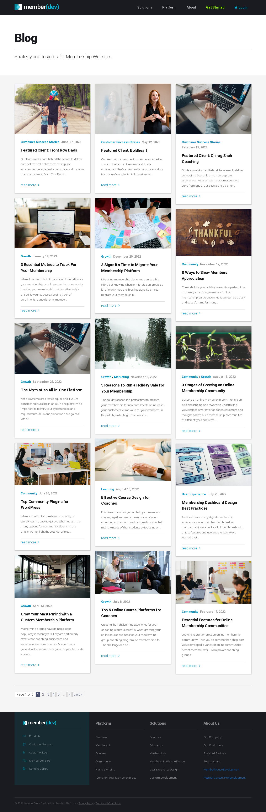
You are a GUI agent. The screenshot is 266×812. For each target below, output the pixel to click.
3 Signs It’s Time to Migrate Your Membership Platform (129, 267)
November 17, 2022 (214, 264)
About (191, 7)
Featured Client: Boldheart (124, 150)
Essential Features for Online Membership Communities (207, 623)
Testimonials (212, 761)
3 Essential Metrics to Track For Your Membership (48, 267)
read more (29, 185)
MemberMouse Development (221, 769)
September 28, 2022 (47, 382)
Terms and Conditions (108, 803)
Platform (169, 7)
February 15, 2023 (194, 147)
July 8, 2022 (121, 602)
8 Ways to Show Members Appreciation (204, 275)
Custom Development (163, 777)
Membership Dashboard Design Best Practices (209, 505)
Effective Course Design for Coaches (125, 500)
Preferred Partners (215, 753)
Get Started (215, 7)
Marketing (121, 377)
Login (242, 7)
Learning (107, 489)
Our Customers (213, 745)
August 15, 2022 (224, 377)
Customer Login (39, 752)
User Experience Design (164, 769)
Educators (156, 745)
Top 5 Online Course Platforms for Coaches (131, 613)
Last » (78, 694)
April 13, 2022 (42, 606)
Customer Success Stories (40, 142)
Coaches (155, 737)
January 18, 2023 (45, 256)
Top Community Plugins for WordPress (44, 504)
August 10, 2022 (127, 489)
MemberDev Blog (39, 760)
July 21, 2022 (217, 494)
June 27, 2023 (71, 142)
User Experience (194, 494)
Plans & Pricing (105, 769)
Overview (101, 737)
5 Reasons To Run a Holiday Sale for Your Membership (132, 388)
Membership (103, 745)
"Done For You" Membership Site (116, 777)
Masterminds (158, 753)
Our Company (213, 737)
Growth (26, 256)
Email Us (34, 736)
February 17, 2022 (212, 612)
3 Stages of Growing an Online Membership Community (208, 388)
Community (190, 264)
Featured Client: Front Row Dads (49, 150)
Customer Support (41, 744)
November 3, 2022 (143, 377)
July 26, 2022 (48, 493)
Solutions (144, 7)
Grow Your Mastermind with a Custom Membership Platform (47, 617)
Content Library (38, 768)
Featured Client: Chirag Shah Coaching (207, 158)
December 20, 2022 (127, 256)
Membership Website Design (167, 761)
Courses (101, 753)
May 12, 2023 (151, 142)
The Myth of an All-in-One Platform (51, 390)
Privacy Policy (86, 803)
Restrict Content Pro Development (225, 777)
